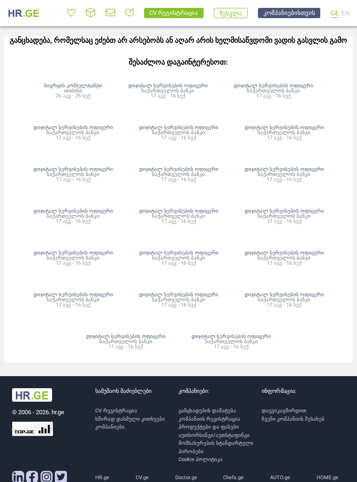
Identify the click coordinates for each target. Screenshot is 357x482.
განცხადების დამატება (207, 411)
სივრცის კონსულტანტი (73, 85)
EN (345, 13)
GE (335, 13)
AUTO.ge (280, 478)
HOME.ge (327, 478)
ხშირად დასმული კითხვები (130, 419)
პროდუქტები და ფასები (208, 427)
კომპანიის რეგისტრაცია (209, 419)
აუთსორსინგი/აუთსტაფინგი (214, 435)
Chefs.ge (233, 478)
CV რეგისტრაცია (116, 411)
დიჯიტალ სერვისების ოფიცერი (168, 85)
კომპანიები (110, 427)
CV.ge (142, 478)
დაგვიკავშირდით (284, 411)
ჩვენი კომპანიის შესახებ (293, 419)
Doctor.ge (186, 478)
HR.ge (102, 478)
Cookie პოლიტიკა (200, 459)
